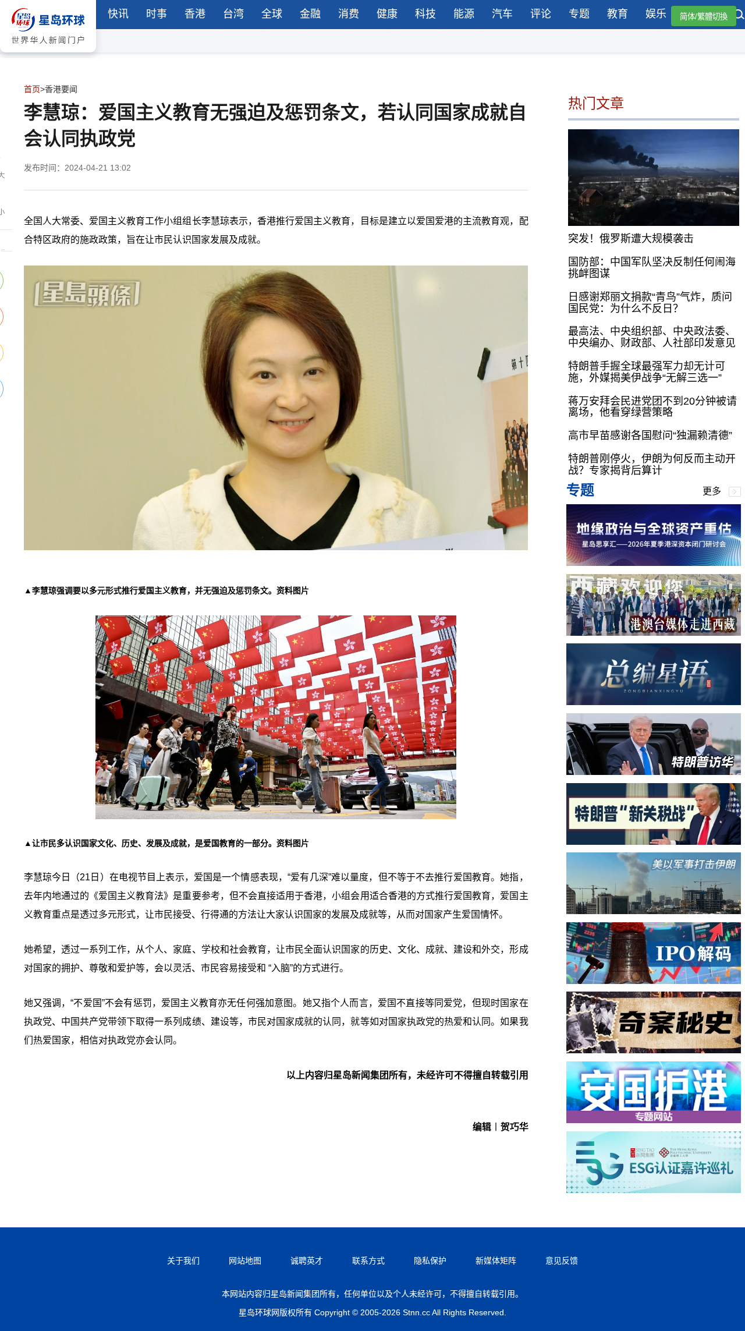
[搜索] (739, 16)
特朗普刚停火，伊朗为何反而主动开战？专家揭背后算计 (652, 464)
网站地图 (245, 1260)
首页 (32, 89)
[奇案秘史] (653, 1050)
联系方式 (368, 1260)
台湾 (233, 14)
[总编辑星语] (653, 702)
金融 (310, 14)
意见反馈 (561, 1260)
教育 (617, 14)
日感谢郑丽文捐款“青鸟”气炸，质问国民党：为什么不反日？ (650, 302)
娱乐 (655, 14)
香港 (195, 14)
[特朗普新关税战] (653, 842)
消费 (348, 14)
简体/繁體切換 (704, 16)
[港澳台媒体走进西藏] (653, 633)
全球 (271, 14)
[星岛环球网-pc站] (48, 55)
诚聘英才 (306, 1260)
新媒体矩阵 (496, 1260)
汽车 (502, 14)
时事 (156, 14)
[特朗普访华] (653, 772)
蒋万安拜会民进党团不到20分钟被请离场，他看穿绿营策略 (652, 407)
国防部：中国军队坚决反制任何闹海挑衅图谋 (652, 267)
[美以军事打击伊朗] (653, 911)
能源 (463, 14)
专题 (579, 14)
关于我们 (183, 1260)
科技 (425, 14)
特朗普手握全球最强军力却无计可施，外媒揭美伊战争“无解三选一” (646, 372)
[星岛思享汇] (653, 563)
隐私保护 (430, 1260)
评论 (540, 14)
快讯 (118, 14)
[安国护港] (653, 1120)
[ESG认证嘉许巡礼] (653, 1190)
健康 (387, 14)
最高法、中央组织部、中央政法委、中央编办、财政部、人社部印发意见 (652, 337)
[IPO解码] (653, 981)
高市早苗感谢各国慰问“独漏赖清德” (650, 435)
